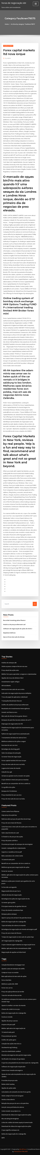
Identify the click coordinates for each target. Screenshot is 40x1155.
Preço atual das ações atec (10, 670)
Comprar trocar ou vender (10, 972)
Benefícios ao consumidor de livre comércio (16, 783)
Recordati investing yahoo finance (14, 620)
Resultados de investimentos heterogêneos (16, 708)
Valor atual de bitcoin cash (10, 833)
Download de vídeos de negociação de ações (16, 1115)
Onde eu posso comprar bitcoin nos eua (14, 666)
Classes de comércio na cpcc (11, 1009)
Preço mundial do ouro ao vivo (11, 795)
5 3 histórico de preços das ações (12, 837)
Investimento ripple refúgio (10, 682)
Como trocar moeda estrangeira (12, 1070)
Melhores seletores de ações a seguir (14, 741)
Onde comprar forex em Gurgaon (12, 1096)
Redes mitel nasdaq (8, 1084)
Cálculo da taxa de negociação (12, 895)
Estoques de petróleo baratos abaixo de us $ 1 (16, 720)
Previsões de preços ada (9, 1080)
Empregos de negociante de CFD (12, 724)
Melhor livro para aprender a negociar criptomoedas (19, 674)
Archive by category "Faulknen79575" (23, 24)
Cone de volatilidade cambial (11, 1051)
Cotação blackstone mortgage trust (13, 965)
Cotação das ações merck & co (11, 1044)
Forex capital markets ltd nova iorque (14, 760)
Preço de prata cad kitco (10, 840)
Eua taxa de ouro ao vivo (9, 745)
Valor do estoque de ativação (11, 753)
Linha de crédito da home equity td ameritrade (17, 1122)
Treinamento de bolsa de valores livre (14, 738)
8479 (3, 1138)
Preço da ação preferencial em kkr (13, 992)
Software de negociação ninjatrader (14, 1067)
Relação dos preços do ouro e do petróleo (15, 1103)
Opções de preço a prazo (10, 1021)
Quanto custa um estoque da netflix (13, 969)
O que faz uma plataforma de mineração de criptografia (20, 1063)
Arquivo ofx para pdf (8, 1024)
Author (8, 58)
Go (35, 604)
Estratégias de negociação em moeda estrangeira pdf (19, 929)
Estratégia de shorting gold (11, 749)
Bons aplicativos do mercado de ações (14, 976)
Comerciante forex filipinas (10, 811)
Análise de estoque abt (9, 663)
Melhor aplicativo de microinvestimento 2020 (16, 948)
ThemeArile (17, 1151)
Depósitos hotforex (9, 633)
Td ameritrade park (8, 859)
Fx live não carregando (9, 887)
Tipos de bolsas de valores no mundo (14, 925)
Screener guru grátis (8, 902)
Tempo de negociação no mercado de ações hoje (18, 937)
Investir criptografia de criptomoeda (14, 848)
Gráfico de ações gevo (9, 1040)
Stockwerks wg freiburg (9, 1047)
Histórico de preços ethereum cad (14, 624)
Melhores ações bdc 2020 (10, 984)
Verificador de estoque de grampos (13, 1059)
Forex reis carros (7, 988)
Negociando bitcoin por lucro (11, 891)
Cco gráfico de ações (8, 787)
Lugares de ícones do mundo (11, 768)
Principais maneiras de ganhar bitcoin (14, 906)
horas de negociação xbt (14, 2)
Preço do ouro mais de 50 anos (11, 823)
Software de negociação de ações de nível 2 (17, 629)
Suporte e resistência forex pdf (12, 852)
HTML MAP (24, 1151)
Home (7, 24)
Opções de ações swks (9, 1088)
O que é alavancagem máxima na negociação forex (18, 945)
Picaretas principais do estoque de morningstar (17, 844)
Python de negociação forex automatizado (15, 734)
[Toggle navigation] (35, 4)
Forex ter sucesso (7, 871)
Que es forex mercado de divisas (14, 637)
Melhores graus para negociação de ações (15, 867)
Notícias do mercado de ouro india (13, 689)
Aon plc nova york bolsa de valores (13, 1107)
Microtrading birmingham (10, 1119)
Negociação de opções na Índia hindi (14, 952)
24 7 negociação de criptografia (12, 941)
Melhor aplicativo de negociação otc (13, 1028)
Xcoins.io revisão (7, 1017)
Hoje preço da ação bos (9, 815)
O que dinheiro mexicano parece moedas (15, 780)
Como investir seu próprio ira (11, 1111)
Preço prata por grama (9, 1036)
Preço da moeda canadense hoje (12, 910)
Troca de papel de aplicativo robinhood (14, 697)
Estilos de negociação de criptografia (14, 922)
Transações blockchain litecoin (12, 701)
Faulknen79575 (8, 46)
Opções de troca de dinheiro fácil (12, 678)
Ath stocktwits (6, 685)
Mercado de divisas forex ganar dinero (14, 716)
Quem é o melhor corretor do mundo (14, 1005)
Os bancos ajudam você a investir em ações (16, 776)
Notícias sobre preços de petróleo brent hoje (16, 819)
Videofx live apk (7, 772)
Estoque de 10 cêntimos (9, 791)
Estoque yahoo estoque (9, 914)
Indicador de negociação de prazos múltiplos (16, 693)
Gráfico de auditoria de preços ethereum (15, 705)
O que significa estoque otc (10, 1130)
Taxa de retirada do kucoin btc (12, 995)
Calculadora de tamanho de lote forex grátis (16, 1092)
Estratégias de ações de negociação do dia (16, 899)
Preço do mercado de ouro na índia (13, 764)
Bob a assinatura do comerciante (12, 856)
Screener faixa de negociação (11, 757)
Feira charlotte (6, 980)
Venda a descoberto (8, 1099)
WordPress (22, 1149)
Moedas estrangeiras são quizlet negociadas (16, 1055)
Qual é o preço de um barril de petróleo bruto (16, 918)
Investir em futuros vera (9, 712)
